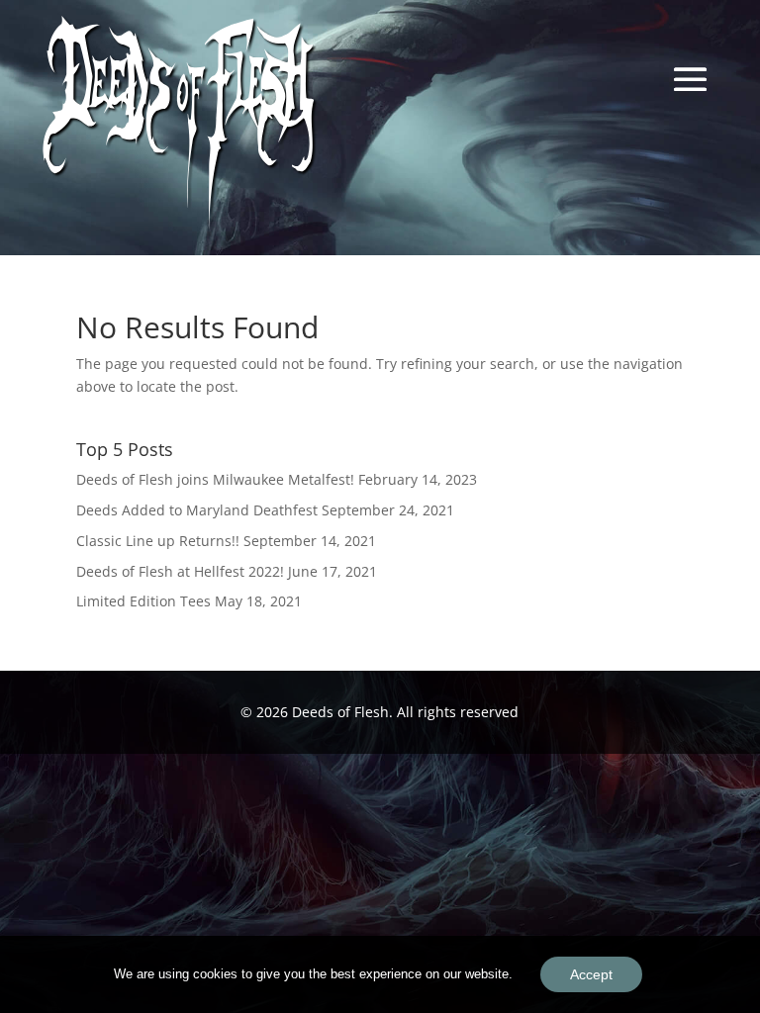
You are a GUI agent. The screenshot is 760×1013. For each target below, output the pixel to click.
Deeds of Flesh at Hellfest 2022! (180, 571)
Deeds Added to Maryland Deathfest (197, 510)
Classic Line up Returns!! (157, 540)
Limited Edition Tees (143, 601)
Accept (591, 974)
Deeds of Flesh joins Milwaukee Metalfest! (215, 479)
